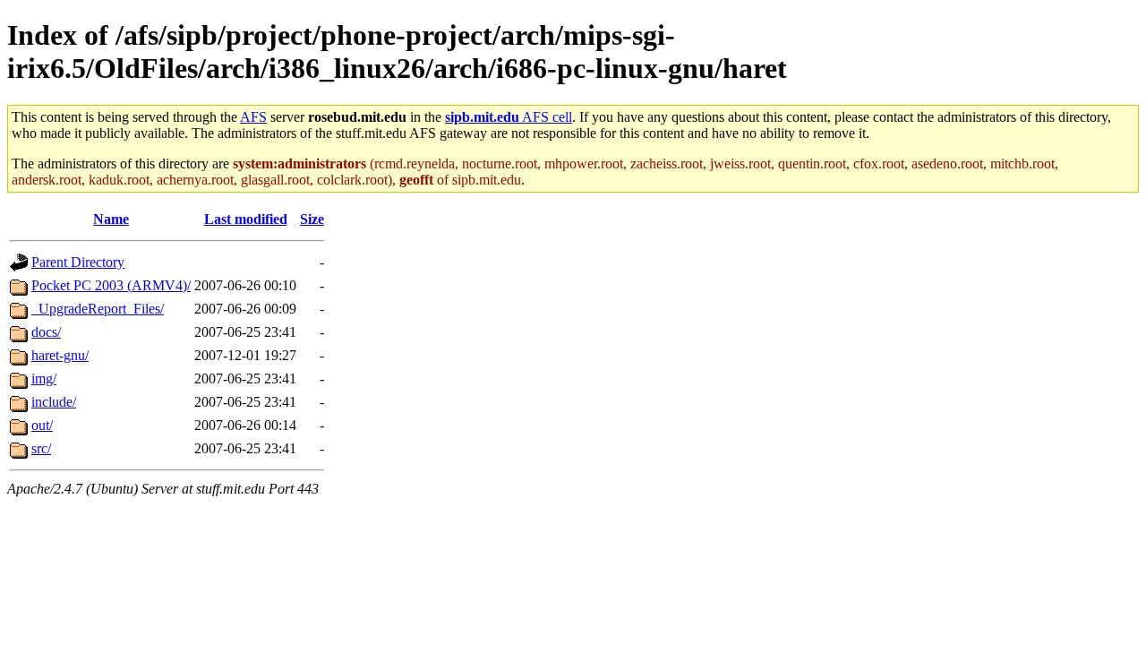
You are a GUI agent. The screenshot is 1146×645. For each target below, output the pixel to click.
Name (111, 219)
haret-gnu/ (60, 355)
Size (312, 219)
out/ (42, 425)
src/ (41, 448)
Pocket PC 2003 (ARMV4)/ (111, 285)
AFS (253, 117)
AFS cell (508, 117)
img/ (43, 378)
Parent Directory (77, 262)
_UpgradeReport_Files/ (97, 308)
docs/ (46, 332)
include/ (53, 401)
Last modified (245, 219)
